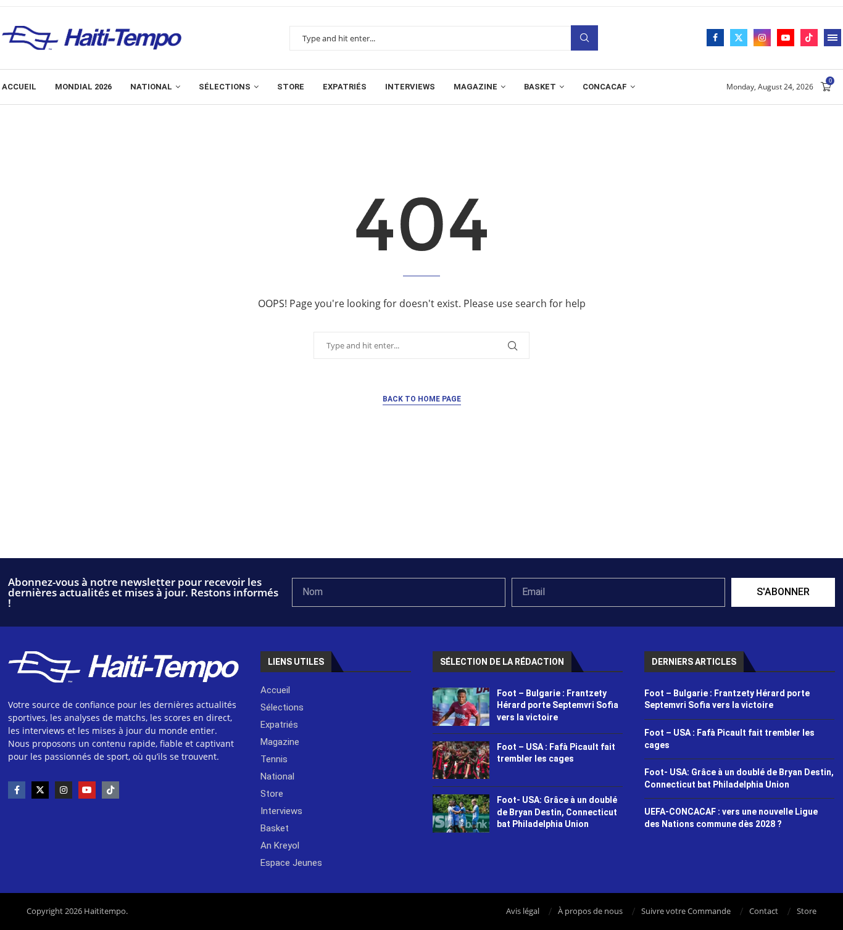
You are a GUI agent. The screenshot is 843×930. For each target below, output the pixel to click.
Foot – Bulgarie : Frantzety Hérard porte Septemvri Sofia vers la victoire (557, 705)
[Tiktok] (809, 37)
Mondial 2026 (83, 86)
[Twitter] (738, 37)
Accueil (19, 86)
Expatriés (345, 86)
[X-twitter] (40, 790)
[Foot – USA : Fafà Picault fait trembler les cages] (461, 760)
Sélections (225, 86)
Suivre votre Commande (686, 910)
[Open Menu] (832, 37)
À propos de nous (590, 910)
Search (584, 38)
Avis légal (522, 910)
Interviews (410, 86)
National (151, 86)
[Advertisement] (421, 525)
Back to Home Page (422, 399)
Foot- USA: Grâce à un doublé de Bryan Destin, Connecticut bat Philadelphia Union (557, 812)
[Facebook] (715, 37)
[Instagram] (762, 37)
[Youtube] (785, 37)
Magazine (475, 86)
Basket (540, 86)
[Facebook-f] (16, 790)
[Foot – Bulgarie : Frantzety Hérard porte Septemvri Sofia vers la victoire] (461, 707)
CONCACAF (605, 86)
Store (290, 86)
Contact (763, 910)
